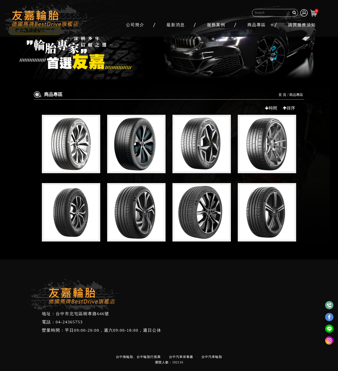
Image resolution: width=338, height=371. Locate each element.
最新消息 (175, 25)
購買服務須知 (302, 25)
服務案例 (216, 25)
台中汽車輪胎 (211, 357)
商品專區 (256, 25)
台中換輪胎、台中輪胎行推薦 (138, 357)
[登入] (304, 12)
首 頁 (282, 95)
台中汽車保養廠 (181, 357)
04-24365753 (69, 322)
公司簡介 (135, 25)
